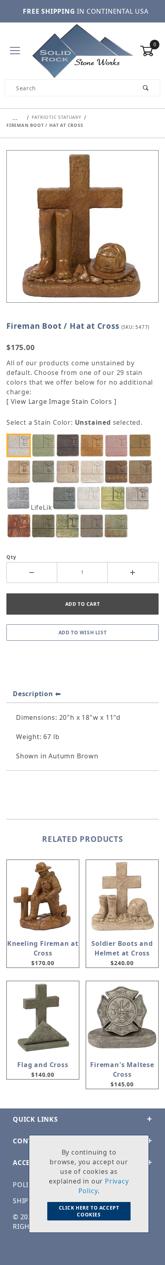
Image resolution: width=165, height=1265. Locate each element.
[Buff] (20, 471)
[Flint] (20, 498)
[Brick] (118, 445)
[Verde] (118, 526)
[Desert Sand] (93, 471)
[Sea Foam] (69, 526)
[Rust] (20, 526)
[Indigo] (66, 498)
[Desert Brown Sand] (69, 471)
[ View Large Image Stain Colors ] (61, 401)
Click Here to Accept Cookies (89, 1211)
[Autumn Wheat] (93, 445)
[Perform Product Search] (146, 88)
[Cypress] (45, 471)
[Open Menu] (15, 51)
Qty (11, 557)
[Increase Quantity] (133, 572)
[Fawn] (142, 471)
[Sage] (45, 526)
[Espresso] (118, 471)
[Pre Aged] (139, 498)
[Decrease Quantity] (31, 572)
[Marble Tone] (90, 498)
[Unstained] (20, 445)
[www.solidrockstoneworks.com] (82, 50)
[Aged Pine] (45, 445)
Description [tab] (33, 693)
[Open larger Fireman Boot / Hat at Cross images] (82, 232)
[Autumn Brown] (69, 445)
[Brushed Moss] (142, 445)
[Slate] (93, 526)
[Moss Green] (115, 498)
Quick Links (35, 1119)
